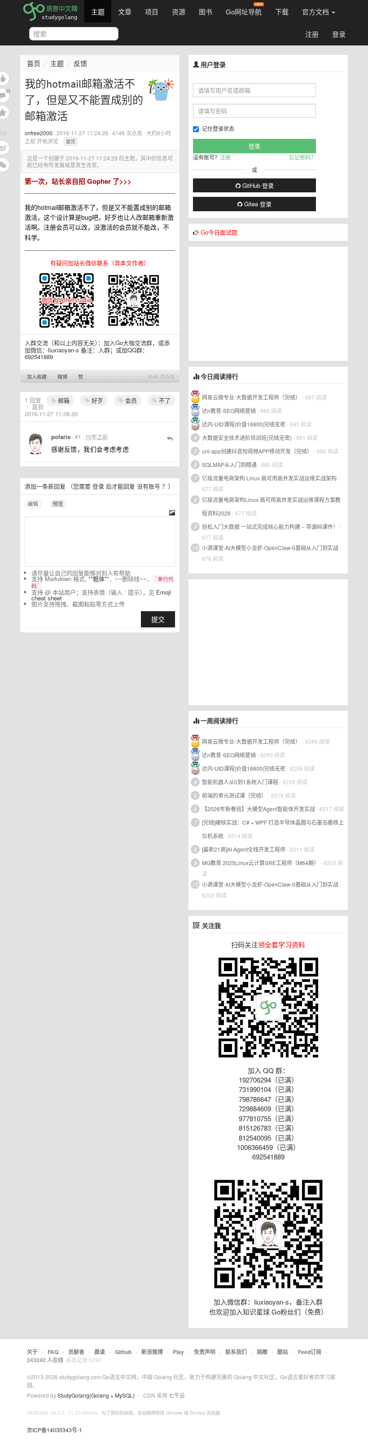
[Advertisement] (255, 303)
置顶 (70, 141)
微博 (62, 376)
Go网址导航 (244, 11)
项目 (151, 11)
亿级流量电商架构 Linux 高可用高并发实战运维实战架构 (270, 478)
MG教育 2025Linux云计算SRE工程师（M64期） (260, 862)
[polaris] (35, 444)
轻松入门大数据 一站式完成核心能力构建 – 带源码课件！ (270, 526)
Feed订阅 (309, 1352)
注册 (312, 34)
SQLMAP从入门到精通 (229, 464)
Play (178, 1352)
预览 (58, 503)
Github (123, 1352)
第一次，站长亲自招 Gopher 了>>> (78, 181)
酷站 (282, 1352)
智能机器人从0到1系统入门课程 (240, 782)
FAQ (53, 1352)
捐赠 (262, 1352)
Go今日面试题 (219, 232)
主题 (98, 11)
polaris (60, 436)
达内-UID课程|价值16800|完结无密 (243, 424)
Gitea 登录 (257, 204)
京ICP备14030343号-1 (54, 1430)
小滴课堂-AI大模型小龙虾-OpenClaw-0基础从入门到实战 (270, 547)
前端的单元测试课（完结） (234, 795)
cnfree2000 (39, 133)
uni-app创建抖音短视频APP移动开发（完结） (257, 451)
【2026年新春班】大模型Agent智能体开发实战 (259, 809)
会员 (130, 400)
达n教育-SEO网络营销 (229, 410)
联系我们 (236, 1352)
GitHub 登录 (257, 185)
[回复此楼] (170, 438)
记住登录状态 (218, 128)
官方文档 (316, 11)
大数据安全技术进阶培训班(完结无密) (247, 437)
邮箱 (63, 400)
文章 (124, 11)
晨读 (99, 1352)
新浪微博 (152, 1352)
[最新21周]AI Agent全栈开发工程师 (243, 849)
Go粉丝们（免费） (300, 1311)
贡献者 (76, 1352)
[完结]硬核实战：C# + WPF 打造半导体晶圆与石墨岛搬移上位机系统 (273, 828)
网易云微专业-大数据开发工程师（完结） (251, 397)
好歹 (96, 400)
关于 (32, 1352)
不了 (164, 400)
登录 (339, 34)
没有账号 (148, 486)
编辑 (32, 503)
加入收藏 (37, 376)
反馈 (80, 63)
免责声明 (204, 1352)
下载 (282, 11)
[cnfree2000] (161, 88)
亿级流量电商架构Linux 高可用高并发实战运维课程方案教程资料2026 (271, 506)
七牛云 (177, 1395)
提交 (158, 619)
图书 (205, 11)
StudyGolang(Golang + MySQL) (96, 1395)
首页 (33, 63)
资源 (178, 11)
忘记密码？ (302, 157)
